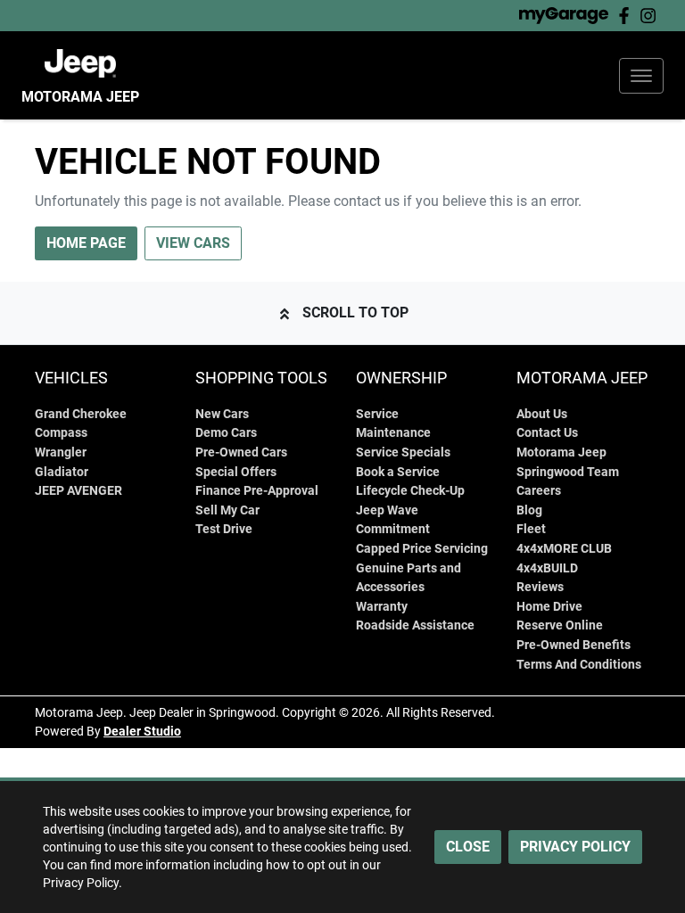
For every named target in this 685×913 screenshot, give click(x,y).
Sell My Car (227, 510)
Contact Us (547, 432)
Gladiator (61, 472)
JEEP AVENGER (78, 490)
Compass (61, 432)
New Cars (222, 414)
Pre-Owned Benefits (573, 645)
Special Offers (235, 472)
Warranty (382, 606)
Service (377, 414)
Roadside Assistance (415, 625)
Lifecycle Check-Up (410, 490)
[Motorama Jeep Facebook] (627, 15)
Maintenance (393, 432)
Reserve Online (559, 625)
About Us (541, 414)
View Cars (193, 242)
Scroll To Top (355, 312)
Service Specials (403, 452)
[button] (641, 76)
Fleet (531, 529)
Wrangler (61, 452)
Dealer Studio (142, 731)
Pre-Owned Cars (241, 452)
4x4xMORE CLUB (564, 548)
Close (468, 846)
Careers (538, 490)
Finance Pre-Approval (256, 490)
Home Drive (549, 606)
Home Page (86, 242)
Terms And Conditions (578, 664)
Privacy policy (575, 846)
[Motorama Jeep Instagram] (652, 15)
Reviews (540, 587)
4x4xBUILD (547, 568)
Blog (529, 510)
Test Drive (223, 529)
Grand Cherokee (81, 414)
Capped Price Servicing (422, 548)
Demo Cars (226, 432)
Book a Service (398, 472)
